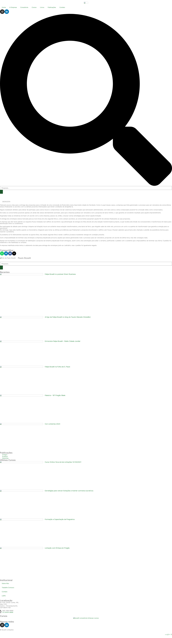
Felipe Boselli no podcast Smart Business (60, 274)
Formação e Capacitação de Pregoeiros (60, 519)
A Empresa (13, 7)
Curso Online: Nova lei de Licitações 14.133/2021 (63, 462)
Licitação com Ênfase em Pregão (57, 548)
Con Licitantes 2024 (52, 424)
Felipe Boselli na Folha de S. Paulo (57, 367)
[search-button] (1, 192)
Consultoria (24, 7)
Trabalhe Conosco (8, 587)
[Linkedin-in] (6, 11)
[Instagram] (2, 11)
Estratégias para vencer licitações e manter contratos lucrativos (69, 491)
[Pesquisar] (1, 267)
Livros (42, 7)
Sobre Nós (5, 583)
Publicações (52, 7)
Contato (62, 7)
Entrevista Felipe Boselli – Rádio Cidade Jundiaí (62, 341)
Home (4, 7)
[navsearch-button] (86, 185)
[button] (2, 253)
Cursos (34, 7)
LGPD (4, 596)
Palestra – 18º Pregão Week (55, 395)
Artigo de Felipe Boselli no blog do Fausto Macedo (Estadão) (68, 317)
